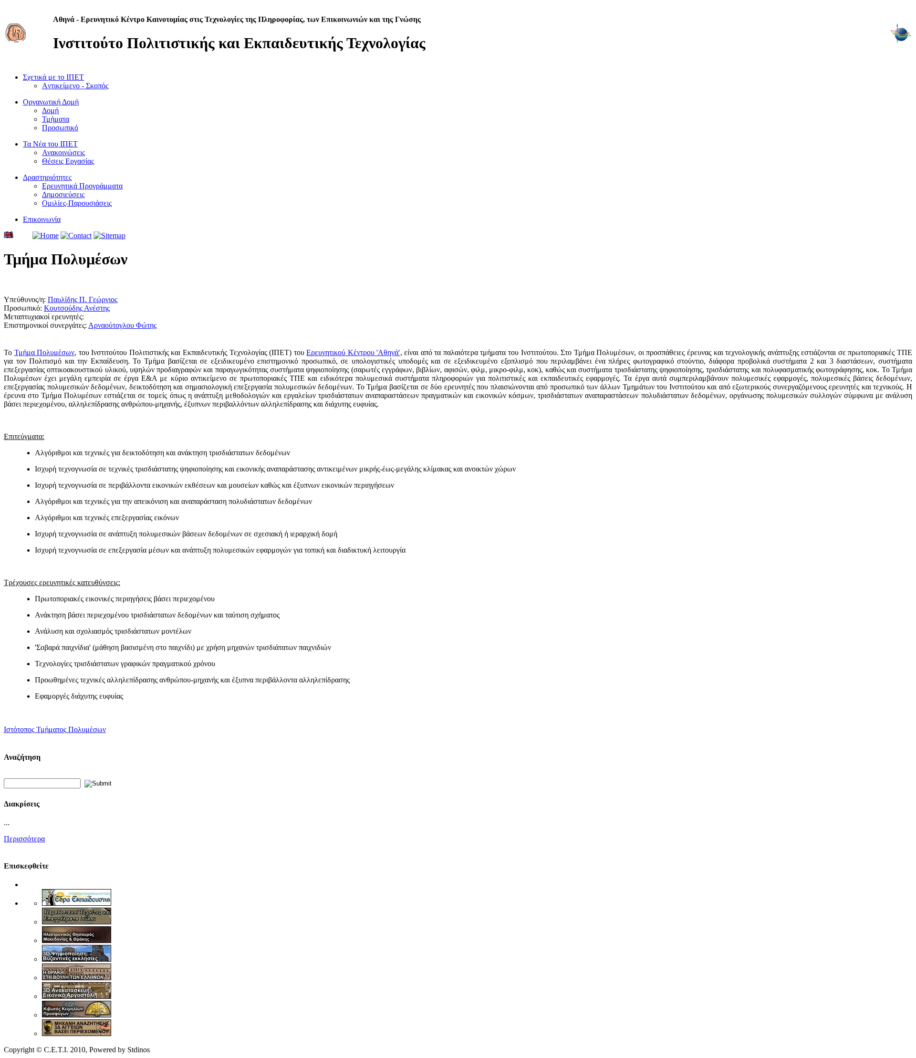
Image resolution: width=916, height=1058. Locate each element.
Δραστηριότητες (47, 177)
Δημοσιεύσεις (63, 194)
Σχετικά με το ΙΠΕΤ (53, 77)
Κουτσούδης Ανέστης (77, 308)
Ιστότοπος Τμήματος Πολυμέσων (55, 729)
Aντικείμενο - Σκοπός (75, 86)
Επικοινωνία (42, 219)
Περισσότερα (24, 839)
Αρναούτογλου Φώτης (122, 325)
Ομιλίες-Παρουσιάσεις (77, 203)
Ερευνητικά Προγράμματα (82, 186)
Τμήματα (55, 119)
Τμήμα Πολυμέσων (44, 352)
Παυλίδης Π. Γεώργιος (82, 299)
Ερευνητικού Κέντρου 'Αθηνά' (353, 352)
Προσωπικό (60, 128)
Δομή (50, 110)
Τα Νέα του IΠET (50, 144)
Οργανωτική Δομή (51, 102)
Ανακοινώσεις (63, 152)
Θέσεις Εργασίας (68, 161)
